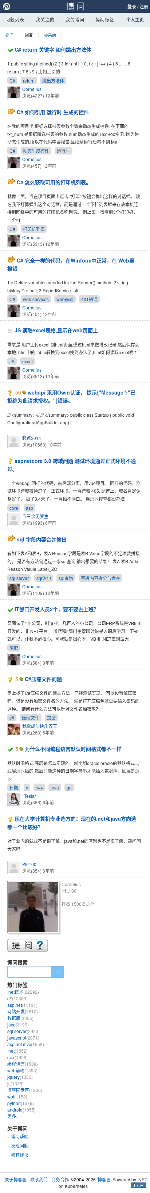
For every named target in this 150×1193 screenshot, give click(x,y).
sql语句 (43, 578)
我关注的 (45, 19)
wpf (17, 1096)
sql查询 (66, 578)
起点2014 (31, 438)
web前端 (65, 299)
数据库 (20, 1018)
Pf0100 (29, 864)
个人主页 (135, 19)
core (13, 508)
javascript (23, 1037)
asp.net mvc (25, 1044)
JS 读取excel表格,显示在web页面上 (56, 330)
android (21, 1109)
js (15, 1083)
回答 (29, 34)
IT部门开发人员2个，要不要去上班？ (57, 609)
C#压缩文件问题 (43, 678)
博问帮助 (19, 1136)
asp (29, 508)
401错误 (89, 299)
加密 (51, 717)
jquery (20, 1077)
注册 (143, 6)
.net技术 (23, 992)
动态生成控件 (36, 151)
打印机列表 (34, 229)
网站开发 (22, 1011)
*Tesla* (29, 796)
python (20, 1103)
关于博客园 (16, 1179)
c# (11, 717)
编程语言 (22, 1064)
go (69, 787)
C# (12, 80)
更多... (13, 1116)
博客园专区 (24, 1090)
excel (27, 361)
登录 (131, 6)
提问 (9, 35)
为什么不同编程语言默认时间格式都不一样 (73, 748)
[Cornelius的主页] (34, 908)
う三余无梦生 (35, 516)
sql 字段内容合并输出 (42, 539)
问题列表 (14, 19)
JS (12, 361)
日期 (13, 787)
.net (17, 1051)
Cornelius (32, 89)
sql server (19, 578)
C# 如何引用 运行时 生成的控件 (53, 112)
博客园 (104, 1179)
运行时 (63, 151)
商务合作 (60, 1179)
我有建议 (19, 1155)
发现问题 (19, 1145)
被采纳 (50, 35)
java (55, 787)
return (29, 80)
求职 (13, 648)
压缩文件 (30, 717)
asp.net (22, 1005)
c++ (39, 787)
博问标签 (104, 19)
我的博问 (75, 19)
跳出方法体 (53, 80)
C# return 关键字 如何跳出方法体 (53, 49)
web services (36, 299)
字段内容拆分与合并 (100, 578)
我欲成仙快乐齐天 (39, 726)
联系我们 (39, 1179)
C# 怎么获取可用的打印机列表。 (54, 182)
